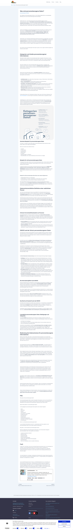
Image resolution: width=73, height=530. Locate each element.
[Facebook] (27, 479)
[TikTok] (30, 479)
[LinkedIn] (32, 479)
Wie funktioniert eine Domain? (50, 508)
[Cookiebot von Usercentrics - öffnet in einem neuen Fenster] (7, 528)
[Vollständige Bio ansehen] (36, 476)
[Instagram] (29, 479)
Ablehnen (64, 526)
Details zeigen (46, 528)
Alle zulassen (64, 521)
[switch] (26, 528)
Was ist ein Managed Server (50, 506)
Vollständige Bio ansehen (31, 476)
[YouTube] (31, 479)
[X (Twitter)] (28, 479)
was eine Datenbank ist (23, 95)
